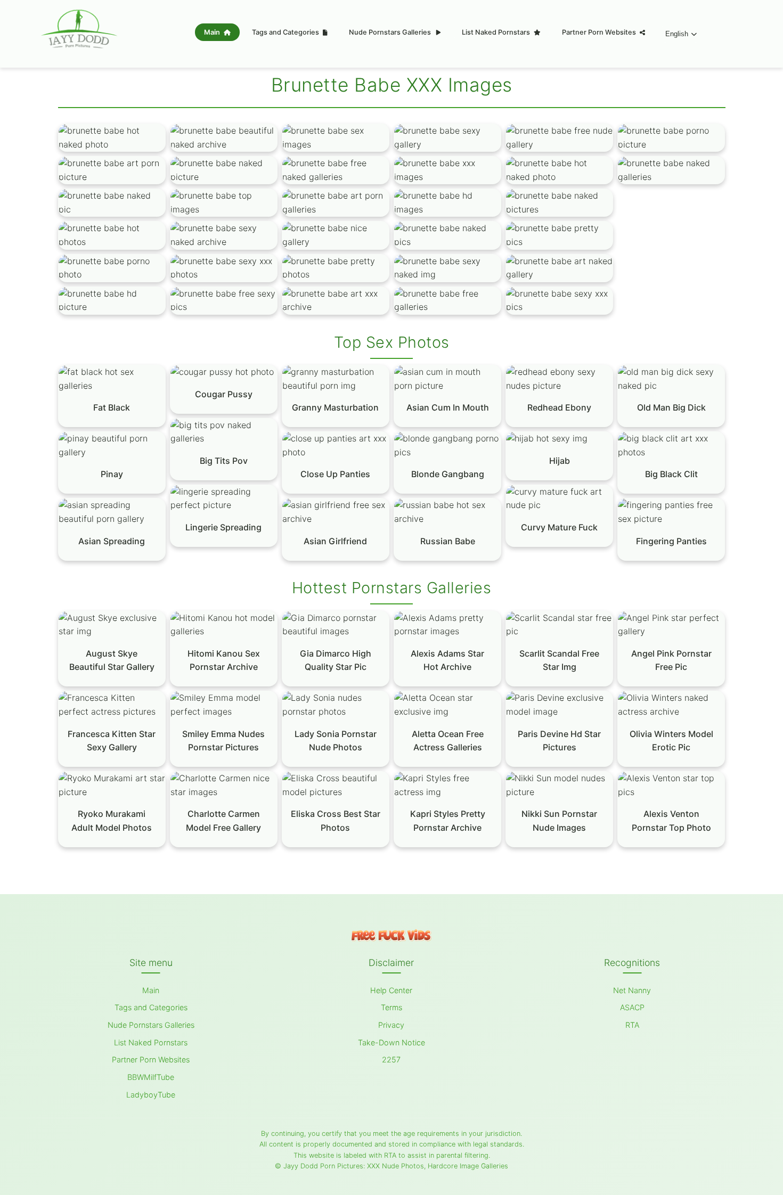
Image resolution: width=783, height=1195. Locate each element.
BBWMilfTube (150, 1077)
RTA (632, 1024)
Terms (391, 1007)
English (676, 34)
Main (213, 32)
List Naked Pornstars (497, 32)
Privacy (391, 1024)
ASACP (632, 1007)
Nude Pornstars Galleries (391, 32)
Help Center (391, 990)
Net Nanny (632, 990)
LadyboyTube (150, 1094)
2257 (391, 1059)
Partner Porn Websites (600, 32)
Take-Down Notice (391, 1042)
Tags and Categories (286, 32)
